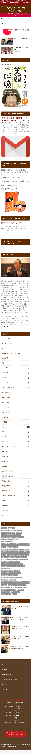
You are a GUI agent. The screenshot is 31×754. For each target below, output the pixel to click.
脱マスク (4, 348)
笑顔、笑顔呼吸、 (6, 568)
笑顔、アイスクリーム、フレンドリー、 (19, 559)
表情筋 (18, 591)
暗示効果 (4, 555)
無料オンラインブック (8, 446)
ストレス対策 (6, 392)
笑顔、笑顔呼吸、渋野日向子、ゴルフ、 (11, 570)
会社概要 (4, 669)
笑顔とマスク (5, 579)
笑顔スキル (4, 585)
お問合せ (4, 689)
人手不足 (4, 547)
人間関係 (4, 422)
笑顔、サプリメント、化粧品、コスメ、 (11, 561)
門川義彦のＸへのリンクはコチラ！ (11, 223)
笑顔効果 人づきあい (8, 476)
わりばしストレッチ (8, 377)
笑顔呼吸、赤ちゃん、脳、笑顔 (9, 589)
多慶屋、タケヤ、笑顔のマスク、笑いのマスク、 (13, 549)
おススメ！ (4, 528)
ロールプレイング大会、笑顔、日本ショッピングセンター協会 (15, 544)
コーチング (18, 532)
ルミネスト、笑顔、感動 (7, 541)
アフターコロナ (6, 363)
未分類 (4, 436)
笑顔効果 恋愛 (6, 491)
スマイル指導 (6, 407)
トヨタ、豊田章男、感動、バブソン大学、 (11, 535)
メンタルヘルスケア (8, 412)
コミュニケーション (8, 387)
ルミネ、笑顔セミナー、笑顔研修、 (10, 539)
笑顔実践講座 (20, 589)
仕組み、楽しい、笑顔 (12, 547)
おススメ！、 (11, 528)
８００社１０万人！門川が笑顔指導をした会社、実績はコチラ (16, 14)
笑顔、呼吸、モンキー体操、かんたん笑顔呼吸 (12, 564)
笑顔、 (6, 559)
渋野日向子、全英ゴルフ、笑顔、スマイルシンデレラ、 (14, 557)
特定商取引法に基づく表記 (10, 679)
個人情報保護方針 (7, 674)
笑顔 (3, 559)
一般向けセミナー (7, 417)
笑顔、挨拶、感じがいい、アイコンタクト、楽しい (13, 566)
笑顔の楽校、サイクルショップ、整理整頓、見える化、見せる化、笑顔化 (15, 582)
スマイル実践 (6, 402)
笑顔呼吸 (4, 500)
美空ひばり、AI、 (6, 591)
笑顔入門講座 (11, 585)
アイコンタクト (6, 382)
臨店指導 (13, 591)
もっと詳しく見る (9, 326)
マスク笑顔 (5, 368)
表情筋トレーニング (6, 594)
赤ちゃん (14, 594)
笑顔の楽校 (5, 466)
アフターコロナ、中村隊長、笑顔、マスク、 (12, 530)
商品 (3, 427)
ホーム (4, 664)
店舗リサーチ (6, 432)
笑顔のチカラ (6, 461)
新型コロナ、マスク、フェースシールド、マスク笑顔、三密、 (15, 552)
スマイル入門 (6, 397)
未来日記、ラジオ (11, 555)
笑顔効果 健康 (6, 481)
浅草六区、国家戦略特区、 (23, 555)
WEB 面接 (5, 373)
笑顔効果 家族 (6, 486)
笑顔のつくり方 (6, 456)
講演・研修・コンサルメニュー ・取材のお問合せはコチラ (15, 733)
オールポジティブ (7, 343)
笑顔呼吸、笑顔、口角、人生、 (18, 587)
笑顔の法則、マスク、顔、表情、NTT (13, 353)
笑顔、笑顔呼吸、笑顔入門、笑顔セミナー (11, 573)
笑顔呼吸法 (5, 505)
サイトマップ (6, 684)
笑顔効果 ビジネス (7, 471)
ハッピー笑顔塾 (6, 338)
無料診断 (4, 451)
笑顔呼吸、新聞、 (6, 587)
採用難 (26, 549)
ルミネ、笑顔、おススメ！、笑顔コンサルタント (13, 537)
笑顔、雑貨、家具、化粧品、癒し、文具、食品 (12, 577)
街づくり (4, 515)
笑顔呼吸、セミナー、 (21, 585)
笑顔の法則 (5, 358)
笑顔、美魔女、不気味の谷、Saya (9, 575)
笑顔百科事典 (6, 510)
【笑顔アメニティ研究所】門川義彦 (15, 9)
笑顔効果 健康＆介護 (8, 495)
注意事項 (4, 441)
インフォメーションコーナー (8, 532)
